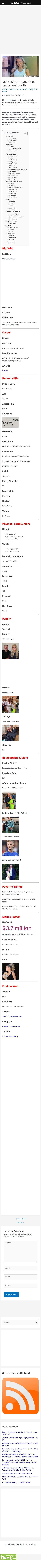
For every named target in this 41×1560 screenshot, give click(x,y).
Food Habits (14, 175)
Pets (12, 231)
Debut (12, 146)
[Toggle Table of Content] (24, 133)
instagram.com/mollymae (11, 1026)
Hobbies (14, 177)
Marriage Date (15, 215)
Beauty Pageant (17, 148)
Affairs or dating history (17, 217)
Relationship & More (14, 211)
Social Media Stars (23, 89)
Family (10, 199)
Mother (13, 205)
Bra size (13, 193)
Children (13, 209)
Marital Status (15, 213)
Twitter (12, 239)
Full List (5, 371)
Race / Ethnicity (16, 173)
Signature (14, 162)
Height (13, 183)
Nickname (13, 140)
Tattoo (13, 179)
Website (12, 235)
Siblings (13, 207)
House (12, 229)
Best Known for (15, 150)
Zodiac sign (14, 160)
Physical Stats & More (15, 181)
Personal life (12, 154)
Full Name (13, 138)
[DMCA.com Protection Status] (8, 1557)
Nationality (14, 164)
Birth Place (14, 166)
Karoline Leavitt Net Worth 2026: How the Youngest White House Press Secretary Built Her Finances (19, 1462)
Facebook (13, 237)
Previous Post (20, 1219)
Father (13, 203)
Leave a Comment (8, 89)
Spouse (13, 201)
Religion (13, 171)
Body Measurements (17, 187)
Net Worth (13, 223)
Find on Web (11, 233)
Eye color (13, 195)
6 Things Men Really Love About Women (16, 1482)
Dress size (14, 191)
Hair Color (14, 197)
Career (10, 144)
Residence (14, 167)
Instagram (13, 241)
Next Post (20, 1223)
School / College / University (19, 169)
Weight (13, 185)
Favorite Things (13, 219)
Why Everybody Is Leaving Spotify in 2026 (17, 1473)
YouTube (12, 243)
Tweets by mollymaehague (11, 1016)
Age (12, 158)
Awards (13, 152)
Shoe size (14, 189)
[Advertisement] (20, 32)
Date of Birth (14, 156)
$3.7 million (8, 225)
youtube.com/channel (10, 1036)
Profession (14, 142)
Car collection (14, 227)
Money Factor (12, 221)
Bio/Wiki (10, 136)
